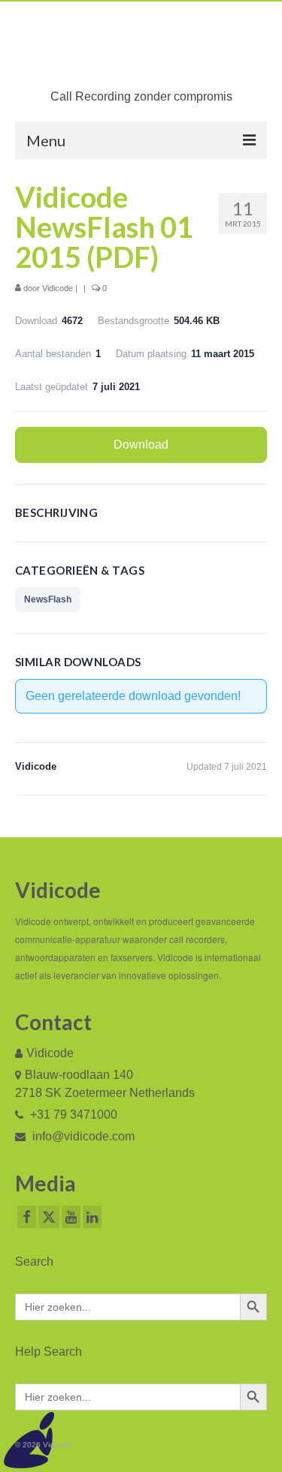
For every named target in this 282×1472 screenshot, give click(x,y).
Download (141, 444)
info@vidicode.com (82, 1136)
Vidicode (57, 288)
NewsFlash (47, 599)
